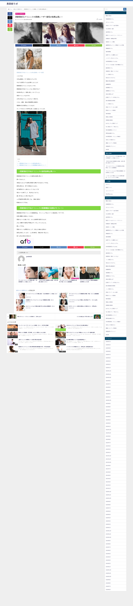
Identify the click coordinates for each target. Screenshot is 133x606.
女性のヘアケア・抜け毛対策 (112, 25)
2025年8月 (108, 351)
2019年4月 (108, 556)
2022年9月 (108, 436)
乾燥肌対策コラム (110, 204)
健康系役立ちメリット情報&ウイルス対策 (115, 45)
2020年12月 (108, 491)
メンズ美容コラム (110, 103)
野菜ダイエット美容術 (111, 110)
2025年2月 (108, 364)
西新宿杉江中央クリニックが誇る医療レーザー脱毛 (30, 72)
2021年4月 (108, 478)
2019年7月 (108, 547)
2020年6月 (108, 511)
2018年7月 (108, 586)
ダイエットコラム (110, 22)
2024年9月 (108, 380)
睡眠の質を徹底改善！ (111, 80)
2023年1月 (108, 426)
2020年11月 (108, 494)
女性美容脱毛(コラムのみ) (111, 61)
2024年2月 (108, 393)
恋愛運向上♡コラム (110, 90)
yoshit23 (100, 19)
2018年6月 (108, 589)
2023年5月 (108, 416)
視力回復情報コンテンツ (111, 129)
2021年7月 (108, 468)
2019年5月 (108, 553)
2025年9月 (108, 348)
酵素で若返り (109, 15)
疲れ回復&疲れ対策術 (110, 100)
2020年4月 (108, 517)
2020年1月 (108, 527)
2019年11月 (108, 534)
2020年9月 (108, 501)
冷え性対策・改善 (110, 28)
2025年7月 (108, 354)
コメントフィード (110, 190)
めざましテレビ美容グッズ (111, 123)
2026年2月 (108, 344)
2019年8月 (108, 543)
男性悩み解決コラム (110, 133)
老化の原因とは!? (109, 94)
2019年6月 (108, 550)
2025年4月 (108, 361)
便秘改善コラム (109, 48)
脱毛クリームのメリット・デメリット (114, 35)
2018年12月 (108, 569)
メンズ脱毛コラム (110, 74)
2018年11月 (108, 573)
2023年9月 (108, 403)
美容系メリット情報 (110, 41)
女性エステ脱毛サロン (20, 13)
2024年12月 (108, 370)
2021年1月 (108, 488)
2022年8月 (108, 439)
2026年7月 (108, 341)
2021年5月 (108, 475)
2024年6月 (108, 387)
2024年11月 (108, 374)
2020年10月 (108, 498)
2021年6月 (108, 472)
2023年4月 (108, 419)
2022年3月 (108, 449)
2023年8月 (108, 406)
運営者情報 (108, 51)
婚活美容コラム (109, 67)
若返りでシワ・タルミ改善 (111, 107)
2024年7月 (108, 383)
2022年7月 (108, 442)
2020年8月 (108, 504)
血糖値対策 (108, 84)
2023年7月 (108, 410)
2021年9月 (108, 465)
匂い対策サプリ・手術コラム (112, 126)
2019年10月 (108, 537)
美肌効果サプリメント (111, 146)
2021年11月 (108, 459)
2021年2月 (108, 485)
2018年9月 (108, 579)
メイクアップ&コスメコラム (112, 58)
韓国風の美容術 (109, 120)
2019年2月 (108, 563)
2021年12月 (108, 455)
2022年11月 (108, 432)
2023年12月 (108, 400)
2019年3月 (108, 560)
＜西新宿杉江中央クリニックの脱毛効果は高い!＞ (30, 163)
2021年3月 (108, 481)
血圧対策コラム (109, 32)
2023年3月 (108, 423)
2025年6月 (108, 357)
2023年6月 (108, 413)
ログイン (108, 184)
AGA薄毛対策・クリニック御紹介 (113, 136)
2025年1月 (108, 367)
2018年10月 (108, 576)
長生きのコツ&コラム (110, 77)
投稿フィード (109, 187)
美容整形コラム (109, 87)
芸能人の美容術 (109, 116)
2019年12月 (108, 530)
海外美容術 (108, 113)
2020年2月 (108, 524)
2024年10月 (108, 377)
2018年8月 (108, 583)
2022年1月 (108, 452)
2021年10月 (108, 462)
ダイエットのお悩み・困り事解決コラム (114, 64)
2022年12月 (108, 429)
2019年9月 (108, 540)
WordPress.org (109, 194)
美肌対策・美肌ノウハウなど (112, 71)
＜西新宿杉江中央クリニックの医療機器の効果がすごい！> (32, 165)
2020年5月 (108, 514)
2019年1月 (108, 566)
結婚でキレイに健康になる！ (112, 54)
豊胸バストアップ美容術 (111, 328)
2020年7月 (108, 507)
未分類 (107, 149)
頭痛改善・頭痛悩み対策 (111, 38)
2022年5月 (108, 445)
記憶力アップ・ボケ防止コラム (112, 97)
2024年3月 (108, 390)
